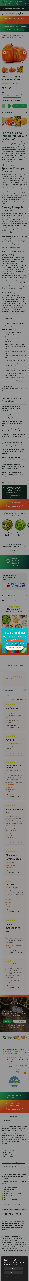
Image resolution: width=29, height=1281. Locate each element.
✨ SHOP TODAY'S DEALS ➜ (14, 647)
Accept (13, 1268)
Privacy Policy (17, 1264)
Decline (13, 1273)
